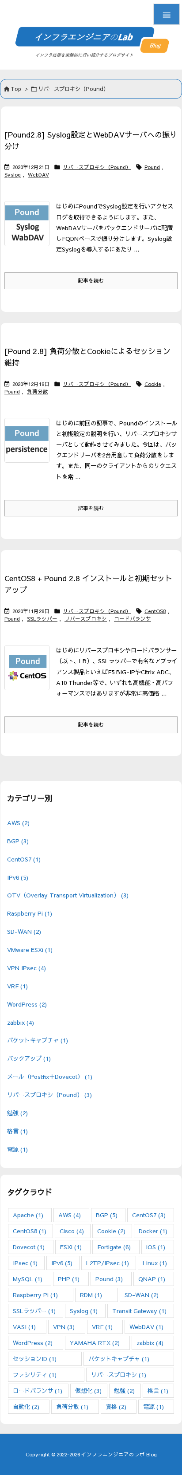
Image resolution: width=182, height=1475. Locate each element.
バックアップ (29, 1058)
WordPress (27, 1004)
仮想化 (88, 1390)
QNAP (151, 1278)
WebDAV (38, 174)
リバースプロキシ (85, 618)
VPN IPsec (26, 968)
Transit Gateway (139, 1310)
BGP (18, 841)
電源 (17, 1149)
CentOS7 (24, 859)
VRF (17, 986)
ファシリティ (35, 1374)
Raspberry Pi (29, 913)
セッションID (35, 1358)
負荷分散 (37, 391)
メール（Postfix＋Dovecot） (49, 1076)
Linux (155, 1263)
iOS (155, 1247)
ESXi (71, 1247)
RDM (91, 1294)
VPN (64, 1326)
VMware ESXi (30, 949)
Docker (153, 1231)
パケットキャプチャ (37, 1040)
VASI (24, 1326)
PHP (69, 1278)
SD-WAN (24, 931)
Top (16, 88)
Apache (28, 1215)
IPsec (25, 1263)
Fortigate (114, 1247)
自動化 (26, 1406)
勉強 (17, 1113)
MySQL (27, 1278)
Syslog (12, 174)
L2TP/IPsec (107, 1263)
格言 (17, 1131)
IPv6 (17, 877)
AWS (18, 822)
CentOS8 (155, 610)
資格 (116, 1406)
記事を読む (91, 280)
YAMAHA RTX (95, 1342)
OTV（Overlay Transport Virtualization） (68, 895)
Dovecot (29, 1247)
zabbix (20, 1022)
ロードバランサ (132, 618)
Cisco (72, 1231)
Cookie (152, 383)
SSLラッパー (42, 618)
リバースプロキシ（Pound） (97, 166)
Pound (152, 166)
